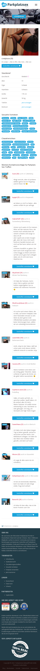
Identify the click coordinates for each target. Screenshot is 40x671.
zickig (32, 158)
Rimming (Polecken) (20, 126)
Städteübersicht (11, 562)
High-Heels (17, 121)
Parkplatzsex (7, 526)
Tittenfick (5, 131)
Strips (32, 129)
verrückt (25, 155)
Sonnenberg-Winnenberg (21, 221)
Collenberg (29, 174)
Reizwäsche (6, 126)
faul (32, 144)
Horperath (29, 197)
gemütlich (6, 150)
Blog (4, 668)
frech (13, 147)
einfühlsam (6, 144)
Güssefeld (30, 454)
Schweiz (8, 586)
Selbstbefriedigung (21, 129)
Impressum (34, 668)
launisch (15, 150)
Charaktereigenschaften (13, 564)
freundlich (21, 147)
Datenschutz (25, 668)
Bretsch (32, 424)
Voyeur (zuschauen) (29, 131)
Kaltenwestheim (18, 340)
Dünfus (30, 499)
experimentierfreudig (21, 144)
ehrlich (30, 142)
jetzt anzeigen (26, 103)
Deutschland (10, 581)
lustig (4, 152)
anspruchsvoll (20, 142)
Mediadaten (10, 668)
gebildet (31, 147)
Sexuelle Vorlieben (12, 567)
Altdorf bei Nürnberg (19, 275)
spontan (16, 155)
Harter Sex (6, 121)
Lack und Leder (28, 121)
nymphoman (19, 152)
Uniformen (16, 131)
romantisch (30, 152)
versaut (33, 155)
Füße (31, 118)
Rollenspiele (6, 129)
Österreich (9, 584)
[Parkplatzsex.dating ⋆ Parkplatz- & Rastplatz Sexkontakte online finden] (15, 4)
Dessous (5, 118)
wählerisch (6, 158)
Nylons (25, 123)
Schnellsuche (10, 559)
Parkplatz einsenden (12, 570)
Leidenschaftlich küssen (11, 123)
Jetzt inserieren (10, 572)
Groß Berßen (31, 364)
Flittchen (5, 147)
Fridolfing (15, 392)
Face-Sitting (22, 118)
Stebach (15, 305)
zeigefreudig (22, 158)
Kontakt (18, 668)
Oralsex (33, 123)
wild (14, 158)
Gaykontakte (10, 595)
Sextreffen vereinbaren (11, 66)
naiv (10, 152)
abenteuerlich (7, 142)
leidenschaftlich (26, 150)
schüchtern (6, 155)
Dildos (13, 118)
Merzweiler (34, 476)
